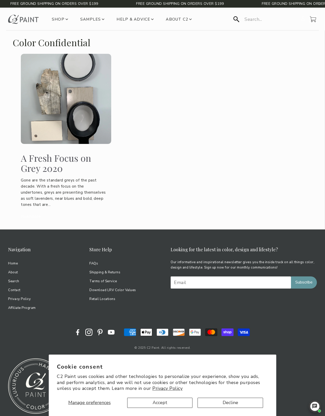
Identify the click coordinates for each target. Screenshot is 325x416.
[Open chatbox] (315, 406)
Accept (160, 403)
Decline (230, 403)
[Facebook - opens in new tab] (77, 332)
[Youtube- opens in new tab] (111, 332)
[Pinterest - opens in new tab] (100, 332)
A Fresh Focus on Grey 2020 (56, 163)
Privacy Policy (167, 388)
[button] (266, 19)
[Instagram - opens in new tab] (88, 332)
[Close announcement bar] (320, 4)
